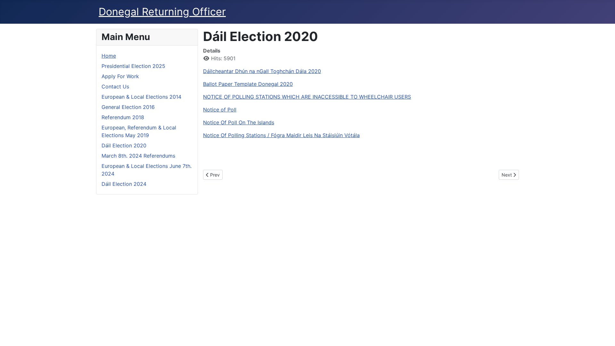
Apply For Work (120, 76)
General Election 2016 (128, 107)
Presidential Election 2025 (133, 66)
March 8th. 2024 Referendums (138, 155)
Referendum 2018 (123, 117)
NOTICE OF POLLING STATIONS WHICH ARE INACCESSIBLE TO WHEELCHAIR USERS (307, 97)
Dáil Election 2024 (124, 184)
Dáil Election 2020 (124, 145)
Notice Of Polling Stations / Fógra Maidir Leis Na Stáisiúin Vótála (281, 135)
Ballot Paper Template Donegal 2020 (248, 84)
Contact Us (115, 86)
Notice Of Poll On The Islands (238, 122)
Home (109, 56)
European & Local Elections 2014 (141, 97)
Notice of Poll (219, 109)
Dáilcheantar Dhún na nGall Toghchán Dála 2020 (262, 71)
